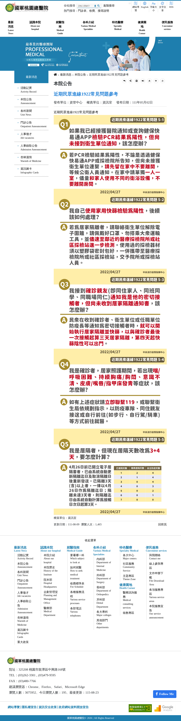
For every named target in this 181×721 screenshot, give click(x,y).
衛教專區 (128, 612)
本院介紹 (49, 559)
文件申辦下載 (156, 579)
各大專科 (104, 613)
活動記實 (28, 89)
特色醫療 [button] (117, 25)
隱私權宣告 (29, 707)
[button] (124, 81)
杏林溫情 (31, 159)
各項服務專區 (156, 595)
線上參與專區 (156, 565)
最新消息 (31, 76)
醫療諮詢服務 (130, 600)
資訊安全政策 (48, 707)
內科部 (104, 564)
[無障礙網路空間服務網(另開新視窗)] (141, 707)
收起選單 (90, 540)
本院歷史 (51, 571)
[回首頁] (26, 7)
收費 (92, 10)
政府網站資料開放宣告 (74, 707)
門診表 (82, 10)
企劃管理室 (51, 597)
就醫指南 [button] (60, 28)
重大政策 (23, 642)
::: (130, 3)
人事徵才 (27, 135)
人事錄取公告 (34, 147)
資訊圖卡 (30, 170)
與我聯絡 (154, 557)
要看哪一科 (77, 559)
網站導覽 (135, 9)
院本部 (50, 583)
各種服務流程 (77, 597)
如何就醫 (76, 573)
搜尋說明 (103, 10)
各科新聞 (26, 112)
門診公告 (33, 124)
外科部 (104, 579)
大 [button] (149, 81)
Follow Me (166, 694)
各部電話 (75, 612)
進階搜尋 (109, 5)
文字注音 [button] (162, 9)
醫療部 (49, 612)
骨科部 (104, 591)
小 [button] (163, 81)
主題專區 (129, 577)
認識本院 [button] (35, 25)
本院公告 (28, 101)
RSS (171, 7)
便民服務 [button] (167, 25)
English (144, 7)
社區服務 (129, 567)
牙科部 (102, 603)
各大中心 (129, 557)
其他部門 (103, 624)
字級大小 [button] (153, 9)
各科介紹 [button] (88, 25)
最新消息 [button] (11, 28)
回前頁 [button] (162, 524)
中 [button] (156, 81)
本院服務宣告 (156, 612)
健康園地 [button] (142, 28)
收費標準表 (77, 585)
